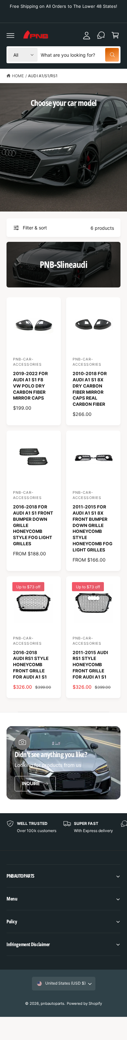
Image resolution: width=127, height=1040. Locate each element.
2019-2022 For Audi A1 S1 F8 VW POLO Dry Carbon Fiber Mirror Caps (30, 386)
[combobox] (79, 54)
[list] (63, 832)
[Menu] (10, 35)
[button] (63, 876)
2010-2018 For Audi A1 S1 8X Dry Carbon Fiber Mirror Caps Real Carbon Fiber (90, 389)
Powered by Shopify (84, 1003)
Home (18, 75)
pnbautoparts (52, 1003)
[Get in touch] (101, 35)
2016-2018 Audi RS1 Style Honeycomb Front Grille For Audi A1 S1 (31, 665)
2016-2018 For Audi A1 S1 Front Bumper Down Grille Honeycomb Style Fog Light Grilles (33, 525)
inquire (31, 783)
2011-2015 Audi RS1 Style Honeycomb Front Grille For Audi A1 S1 (90, 665)
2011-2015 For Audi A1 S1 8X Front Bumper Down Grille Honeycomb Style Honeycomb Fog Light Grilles (92, 528)
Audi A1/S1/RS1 (42, 75)
